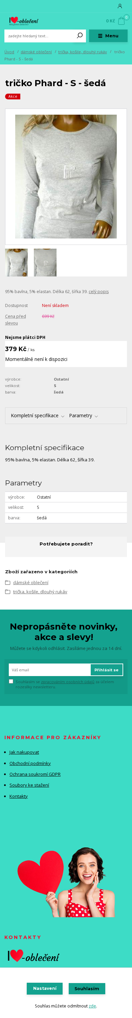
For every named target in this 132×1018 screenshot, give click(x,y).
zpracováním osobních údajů (67, 681)
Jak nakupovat (24, 752)
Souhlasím (86, 988)
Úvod (9, 51)
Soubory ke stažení (29, 785)
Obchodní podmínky (30, 763)
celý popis (99, 291)
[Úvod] (27, 21)
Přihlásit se (106, 670)
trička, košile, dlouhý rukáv (82, 51)
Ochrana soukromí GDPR (35, 774)
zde (92, 1006)
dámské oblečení (36, 51)
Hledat (79, 36)
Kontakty (18, 796)
